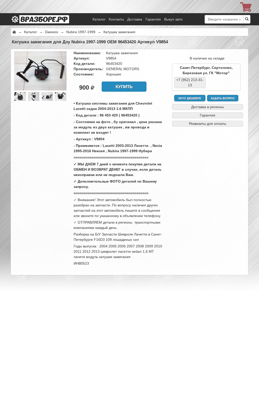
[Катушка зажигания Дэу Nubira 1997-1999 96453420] (40, 70)
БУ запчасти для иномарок (47, 12)
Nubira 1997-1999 (80, 32)
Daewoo (51, 32)
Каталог (99, 19)
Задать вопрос (222, 98)
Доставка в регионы (207, 107)
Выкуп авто (173, 19)
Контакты (116, 19)
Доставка (134, 19)
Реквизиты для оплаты (207, 124)
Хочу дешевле (189, 98)
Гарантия (153, 19)
